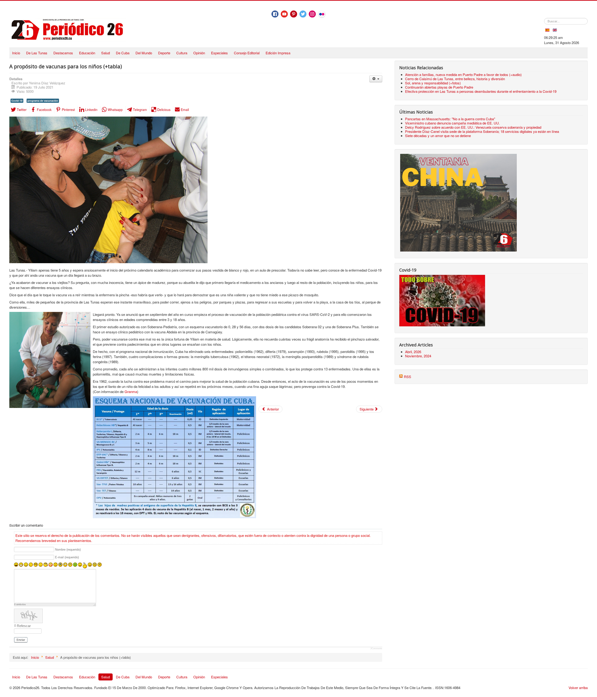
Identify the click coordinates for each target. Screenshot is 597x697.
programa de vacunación (43, 100)
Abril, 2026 (413, 351)
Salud (105, 52)
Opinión (199, 52)
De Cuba (122, 52)
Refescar (24, 626)
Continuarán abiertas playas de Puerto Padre (439, 87)
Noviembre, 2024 (418, 355)
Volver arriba (578, 687)
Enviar (21, 640)
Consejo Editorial (247, 52)
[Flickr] (322, 14)
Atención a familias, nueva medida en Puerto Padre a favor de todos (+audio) (463, 74)
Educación (87, 52)
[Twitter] (302, 13)
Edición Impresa (278, 52)
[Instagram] (312, 13)
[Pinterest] (293, 13)
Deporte (164, 52)
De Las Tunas (36, 52)
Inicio (16, 52)
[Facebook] (274, 13)
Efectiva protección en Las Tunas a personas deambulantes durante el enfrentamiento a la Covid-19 (480, 91)
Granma (131, 391)
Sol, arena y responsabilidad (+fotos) (433, 82)
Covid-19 (16, 100)
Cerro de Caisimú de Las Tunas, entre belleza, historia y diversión (455, 78)
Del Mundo (143, 52)
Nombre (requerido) (68, 549)
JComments (376, 648)
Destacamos (63, 52)
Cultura (181, 52)
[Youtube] (284, 13)
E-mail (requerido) (67, 557)
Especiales (219, 52)
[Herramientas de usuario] (375, 79)
